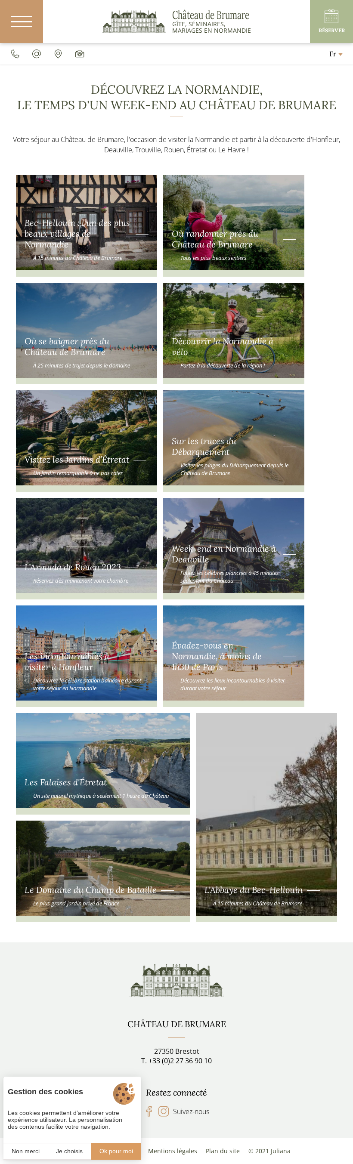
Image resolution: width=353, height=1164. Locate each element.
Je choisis (69, 1151)
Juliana (281, 1151)
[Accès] (58, 54)
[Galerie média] (79, 54)
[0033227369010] (15, 54)
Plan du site (223, 1151)
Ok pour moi (116, 1151)
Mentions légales (172, 1151)
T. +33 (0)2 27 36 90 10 (176, 1060)
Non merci (26, 1151)
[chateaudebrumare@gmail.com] (36, 54)
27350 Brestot (176, 1051)
